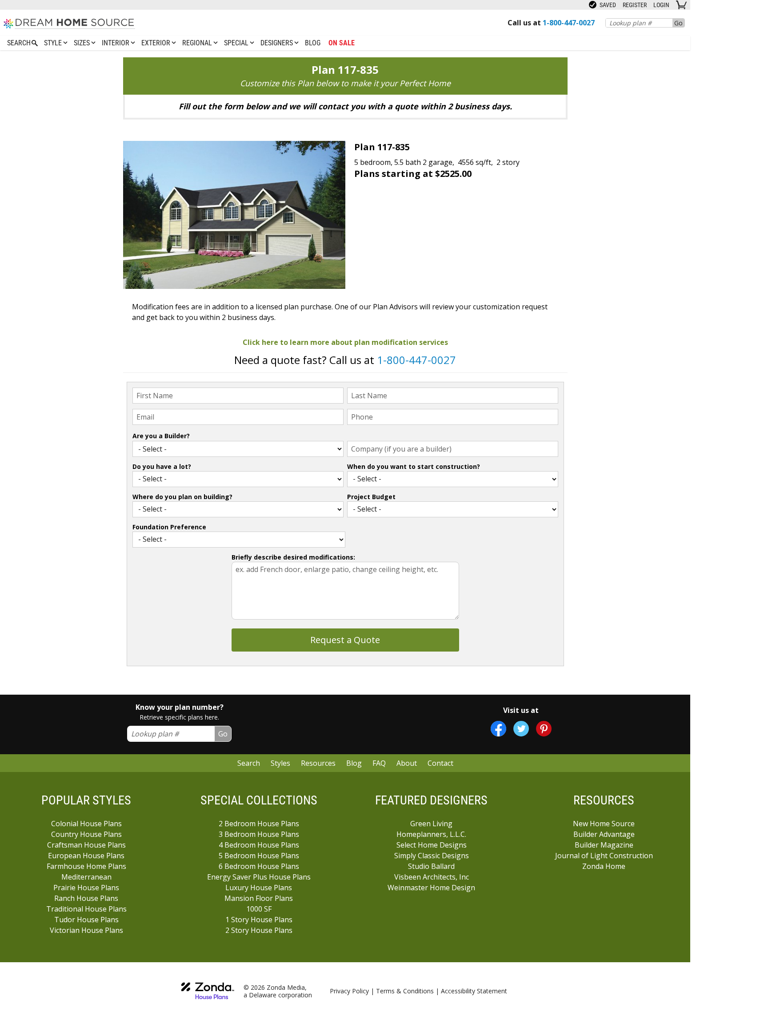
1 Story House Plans (258, 919)
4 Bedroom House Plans (259, 845)
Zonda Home (603, 866)
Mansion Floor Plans (258, 898)
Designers (277, 43)
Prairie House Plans (86, 887)
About (406, 763)
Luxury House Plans (258, 887)
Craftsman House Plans (86, 845)
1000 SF (259, 909)
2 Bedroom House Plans (259, 823)
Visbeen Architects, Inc (431, 877)
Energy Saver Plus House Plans (259, 877)
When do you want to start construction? (413, 466)
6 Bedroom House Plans (259, 866)
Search (248, 763)
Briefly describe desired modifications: (293, 557)
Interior (116, 43)
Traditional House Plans (86, 909)
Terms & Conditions (405, 991)
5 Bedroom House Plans (259, 855)
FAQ (379, 763)
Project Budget (371, 496)
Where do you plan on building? (182, 496)
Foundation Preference (169, 527)
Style (54, 43)
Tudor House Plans (86, 919)
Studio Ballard (431, 866)
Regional (198, 43)
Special (237, 43)
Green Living (431, 823)
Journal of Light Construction (604, 855)
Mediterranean (86, 877)
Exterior (156, 43)
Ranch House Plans (86, 898)
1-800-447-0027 (416, 359)
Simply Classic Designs (431, 855)
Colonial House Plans (86, 823)
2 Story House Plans (258, 930)
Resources (318, 763)
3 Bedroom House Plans (259, 834)
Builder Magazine (604, 845)
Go (678, 23)
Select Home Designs (431, 845)
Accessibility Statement (474, 991)
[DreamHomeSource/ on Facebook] (498, 728)
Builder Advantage (604, 834)
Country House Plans (86, 834)
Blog (312, 43)
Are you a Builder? (161, 436)
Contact (440, 763)
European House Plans (86, 855)
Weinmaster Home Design (431, 887)
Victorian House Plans (86, 930)
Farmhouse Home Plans (86, 866)
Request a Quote (345, 640)
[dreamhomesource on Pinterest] (543, 728)
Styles (280, 763)
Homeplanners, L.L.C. (431, 834)
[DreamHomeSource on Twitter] (521, 728)
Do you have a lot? (161, 466)
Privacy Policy (349, 991)
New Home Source (604, 823)
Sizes (83, 43)
